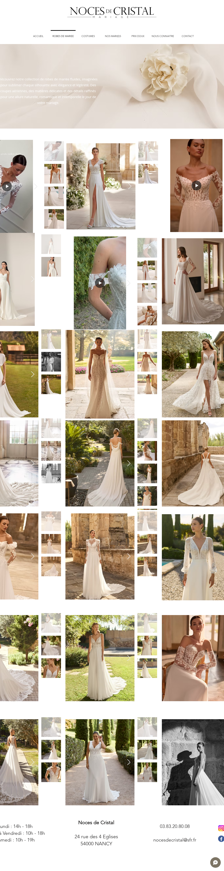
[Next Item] (36, 186)
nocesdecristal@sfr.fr (174, 840)
